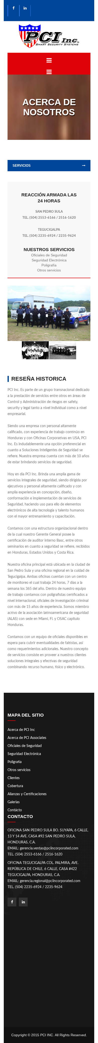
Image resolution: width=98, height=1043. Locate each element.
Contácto (15, 810)
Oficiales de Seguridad (49, 255)
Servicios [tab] (22, 165)
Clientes (14, 778)
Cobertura (15, 786)
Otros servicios (49, 270)
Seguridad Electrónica (49, 260)
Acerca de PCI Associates (27, 738)
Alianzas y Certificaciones (27, 794)
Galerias (14, 802)
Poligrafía (49, 265)
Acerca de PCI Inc (21, 730)
